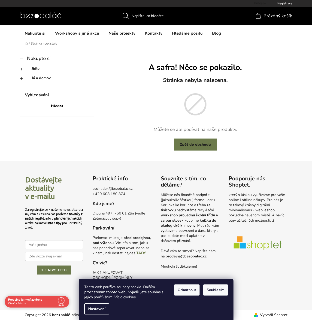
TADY (141, 253)
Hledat (57, 106)
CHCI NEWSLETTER (53, 270)
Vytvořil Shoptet (274, 314)
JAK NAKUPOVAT (108, 272)
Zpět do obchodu (195, 144)
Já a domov (41, 78)
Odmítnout (187, 290)
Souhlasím (215, 290)
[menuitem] (35, 33)
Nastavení (96, 308)
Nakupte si (39, 58)
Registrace (284, 3)
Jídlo (35, 68)
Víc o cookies (125, 297)
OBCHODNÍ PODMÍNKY (113, 277)
